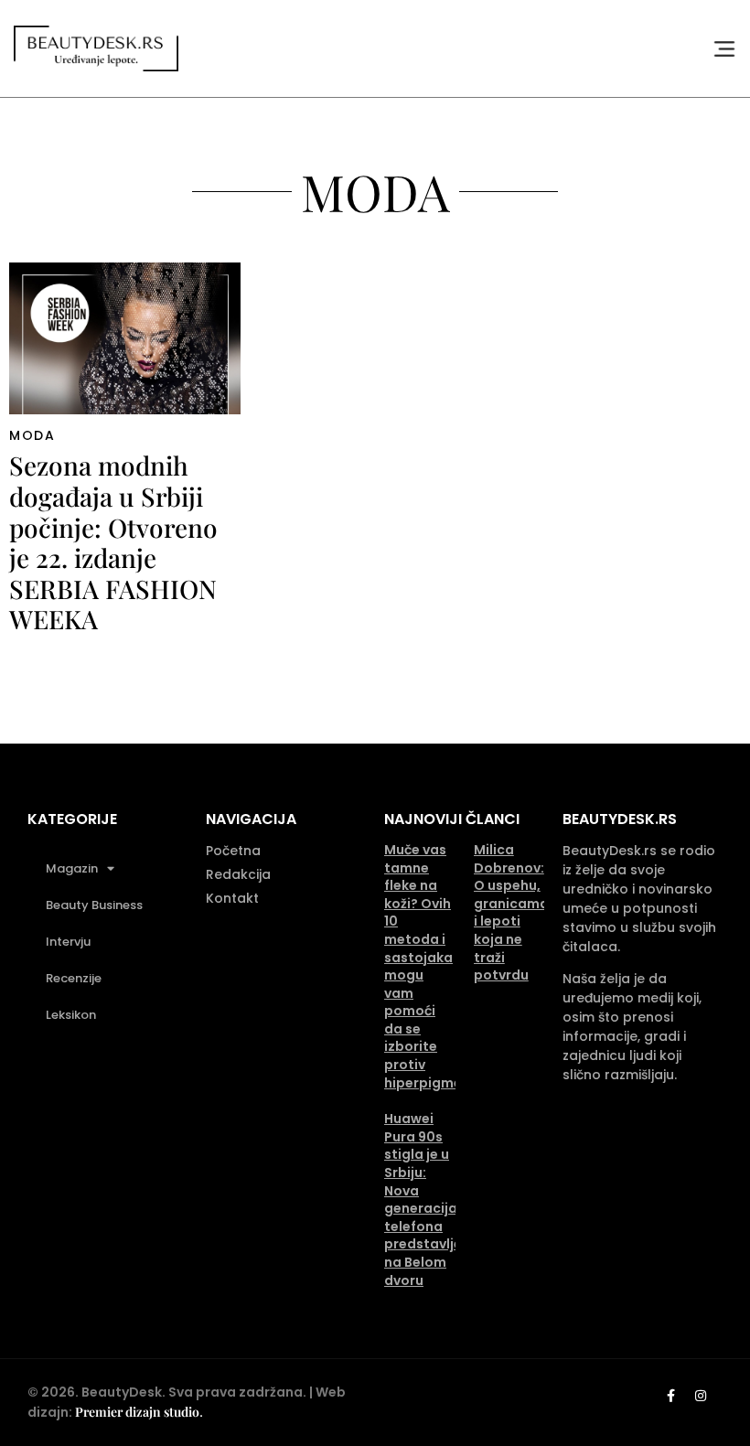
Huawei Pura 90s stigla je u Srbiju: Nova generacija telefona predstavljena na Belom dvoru (431, 1199)
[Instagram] (700, 1396)
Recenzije (74, 978)
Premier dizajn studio (137, 1411)
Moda (32, 435)
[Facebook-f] (670, 1396)
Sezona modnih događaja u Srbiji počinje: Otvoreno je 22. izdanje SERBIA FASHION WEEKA (113, 542)
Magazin (72, 868)
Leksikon (71, 1014)
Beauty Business (94, 905)
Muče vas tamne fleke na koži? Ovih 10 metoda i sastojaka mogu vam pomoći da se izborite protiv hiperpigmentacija (447, 966)
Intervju (68, 941)
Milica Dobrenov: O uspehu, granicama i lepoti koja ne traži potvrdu (511, 912)
